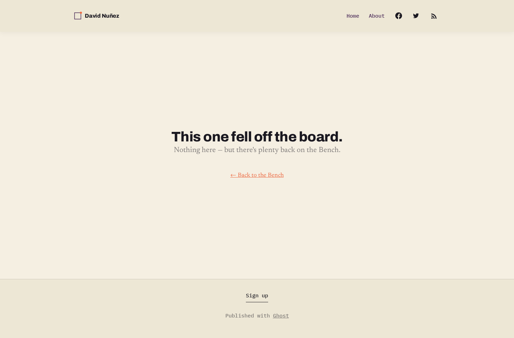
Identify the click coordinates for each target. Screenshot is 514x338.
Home (353, 15)
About (377, 15)
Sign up (257, 295)
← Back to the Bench (257, 175)
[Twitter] (416, 16)
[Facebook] (395, 16)
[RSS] (433, 15)
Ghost (281, 315)
